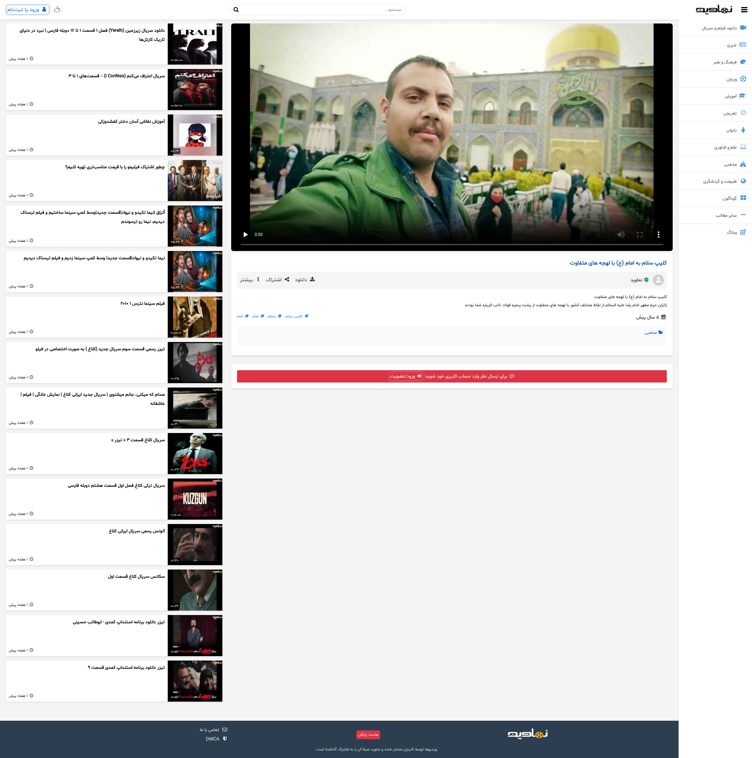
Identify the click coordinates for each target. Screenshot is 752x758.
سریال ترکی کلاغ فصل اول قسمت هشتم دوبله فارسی (116, 486)
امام (255, 316)
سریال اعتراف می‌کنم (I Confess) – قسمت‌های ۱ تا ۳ (116, 76)
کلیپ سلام (293, 316)
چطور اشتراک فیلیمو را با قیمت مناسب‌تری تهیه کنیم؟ (115, 167)
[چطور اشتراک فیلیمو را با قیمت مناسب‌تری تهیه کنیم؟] (195, 180)
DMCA (212, 739)
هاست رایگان (368, 734)
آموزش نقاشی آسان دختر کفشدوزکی (131, 122)
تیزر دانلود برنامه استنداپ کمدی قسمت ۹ (126, 668)
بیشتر (247, 280)
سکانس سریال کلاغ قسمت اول (136, 577)
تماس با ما (209, 730)
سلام (272, 316)
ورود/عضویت (403, 376)
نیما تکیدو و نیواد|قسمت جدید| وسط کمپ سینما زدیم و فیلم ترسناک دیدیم (94, 258)
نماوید (637, 280)
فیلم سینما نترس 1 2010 (142, 304)
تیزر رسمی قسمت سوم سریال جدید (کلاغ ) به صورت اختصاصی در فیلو (100, 349)
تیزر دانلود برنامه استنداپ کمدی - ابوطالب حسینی (119, 622)
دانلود (302, 280)
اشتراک (274, 280)
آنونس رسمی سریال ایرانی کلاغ (137, 531)
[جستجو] (236, 10)
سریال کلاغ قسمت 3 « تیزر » (138, 440)
